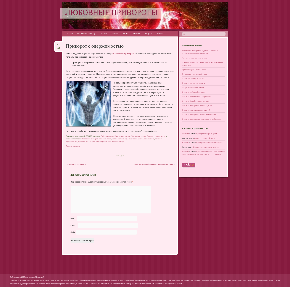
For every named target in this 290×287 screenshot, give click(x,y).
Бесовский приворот (123, 54)
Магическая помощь (86, 33)
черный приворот (118, 141)
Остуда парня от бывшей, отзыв (194, 74)
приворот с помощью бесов (89, 141)
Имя (73, 218)
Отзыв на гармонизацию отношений (196, 110)
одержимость (149, 139)
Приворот (150, 136)
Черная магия (160, 136)
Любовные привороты (111, 13)
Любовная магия (107, 136)
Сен (59, 45)
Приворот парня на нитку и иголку (209, 143)
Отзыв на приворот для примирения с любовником (201, 119)
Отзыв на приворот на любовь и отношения (199, 114)
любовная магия (105, 139)
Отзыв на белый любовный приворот (196, 97)
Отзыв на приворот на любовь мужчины (197, 106)
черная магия (105, 141)
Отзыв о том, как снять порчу (193, 83)
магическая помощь (120, 139)
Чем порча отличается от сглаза (194, 58)
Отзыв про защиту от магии (192, 78)
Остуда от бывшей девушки (193, 87)
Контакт (125, 33)
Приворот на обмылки (75, 164)
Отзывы (103, 33)
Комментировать (73, 146)
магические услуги (136, 139)
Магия (160, 33)
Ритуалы (149, 33)
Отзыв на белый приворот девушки (195, 101)
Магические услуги (138, 136)
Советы (114, 33)
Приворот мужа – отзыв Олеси (194, 70)
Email (74, 225)
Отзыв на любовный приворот (193, 92)
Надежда (185, 134)
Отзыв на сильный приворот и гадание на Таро (154, 164)
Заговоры (136, 33)
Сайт (73, 232)
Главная (69, 33)
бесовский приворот (90, 139)
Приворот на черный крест (206, 134)
